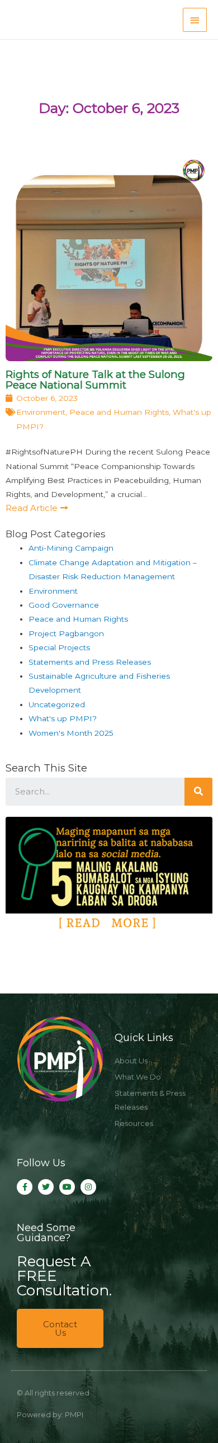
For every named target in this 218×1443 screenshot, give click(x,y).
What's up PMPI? (63, 718)
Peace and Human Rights (119, 412)
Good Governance (64, 604)
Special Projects (59, 647)
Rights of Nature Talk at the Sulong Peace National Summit (95, 379)
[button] (37, 508)
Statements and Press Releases (90, 661)
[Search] (198, 792)
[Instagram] (88, 1187)
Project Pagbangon (66, 633)
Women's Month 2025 (71, 732)
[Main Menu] (195, 20)
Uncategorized (57, 704)
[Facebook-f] (24, 1187)
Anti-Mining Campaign (71, 547)
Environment (40, 412)
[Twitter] (46, 1187)
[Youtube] (67, 1187)
